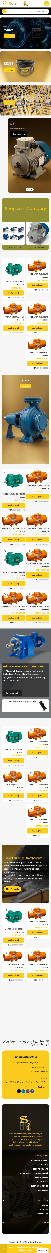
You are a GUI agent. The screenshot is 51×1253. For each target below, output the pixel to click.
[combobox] (43, 1250)
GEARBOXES (42, 1181)
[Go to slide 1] (31, 189)
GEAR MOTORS (41, 1177)
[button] (9, 155)
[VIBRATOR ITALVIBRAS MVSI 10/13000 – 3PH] (37, 265)
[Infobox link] (39, 1069)
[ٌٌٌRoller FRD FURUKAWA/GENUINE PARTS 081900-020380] (43, 706)
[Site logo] (25, 3)
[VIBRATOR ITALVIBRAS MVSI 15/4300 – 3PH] (13, 308)
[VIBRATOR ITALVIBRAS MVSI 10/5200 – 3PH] (37, 308)
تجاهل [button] (3, 1248)
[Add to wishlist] (31, 262)
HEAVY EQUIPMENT (39, 1160)
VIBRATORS (43, 1190)
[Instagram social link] (28, 1091)
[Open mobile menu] (46, 3)
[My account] (16, 3)
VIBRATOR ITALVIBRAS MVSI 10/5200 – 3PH (39, 318)
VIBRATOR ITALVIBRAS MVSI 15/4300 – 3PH (14, 318)
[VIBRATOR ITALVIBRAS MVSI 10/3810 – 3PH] (37, 343)
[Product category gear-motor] (13, 236)
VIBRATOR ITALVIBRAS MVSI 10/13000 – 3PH (39, 275)
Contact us (42, 1213)
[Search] (4, 11)
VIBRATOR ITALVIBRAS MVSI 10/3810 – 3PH (39, 353)
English (40, 1250)
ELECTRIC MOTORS (39, 1186)
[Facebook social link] (32, 1091)
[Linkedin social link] (23, 1091)
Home (45, 1205)
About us (43, 1209)
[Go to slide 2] (29, 189)
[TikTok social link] (19, 1091)
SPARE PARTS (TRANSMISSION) (34, 1173)
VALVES (44, 1164)
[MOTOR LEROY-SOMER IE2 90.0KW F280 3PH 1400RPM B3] (13, 269)
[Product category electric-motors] (37, 236)
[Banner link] (25, 33)
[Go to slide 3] (27, 189)
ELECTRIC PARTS (40, 1169)
